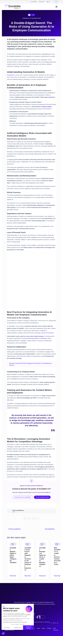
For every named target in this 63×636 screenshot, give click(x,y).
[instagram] (53, 623)
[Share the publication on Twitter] (29, 518)
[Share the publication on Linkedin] (25, 518)
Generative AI (11, 75)
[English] (53, 2)
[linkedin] (50, 623)
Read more (13, 575)
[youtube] (57, 623)
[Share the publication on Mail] (37, 518)
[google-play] (40, 616)
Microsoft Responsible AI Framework (35, 338)
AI (29, 14)
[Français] (56, 2)
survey (21, 151)
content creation (46, 106)
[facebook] (55, 623)
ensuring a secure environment (44, 333)
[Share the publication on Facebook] (33, 518)
